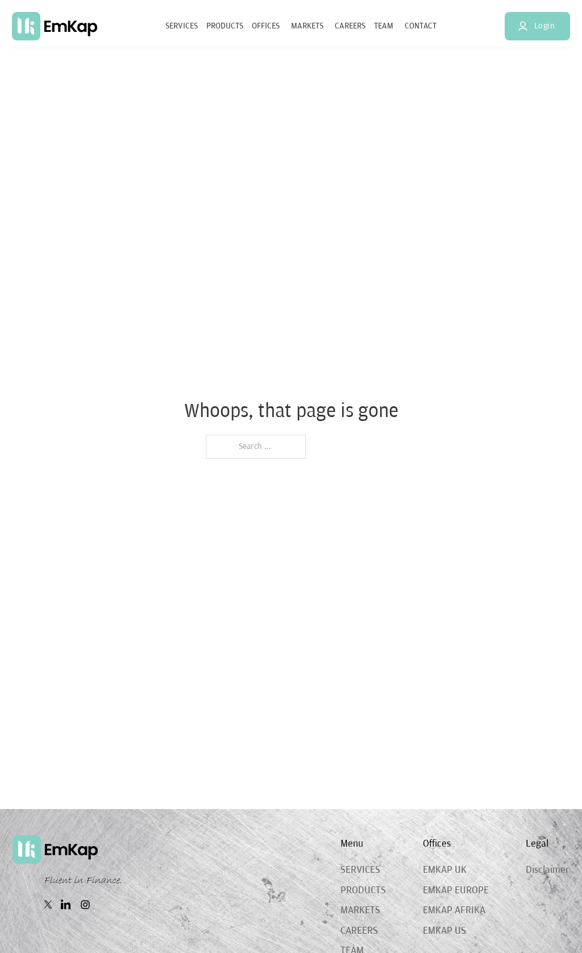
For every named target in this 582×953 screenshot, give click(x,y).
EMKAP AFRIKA (454, 910)
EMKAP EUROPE (456, 890)
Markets (307, 26)
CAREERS (359, 931)
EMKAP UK (445, 870)
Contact (420, 26)
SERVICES (360, 870)
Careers (350, 26)
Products (224, 26)
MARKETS (360, 910)
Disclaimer (547, 870)
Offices (266, 26)
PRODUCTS (363, 890)
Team (383, 26)
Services (181, 26)
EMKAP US (444, 931)
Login (544, 26)
